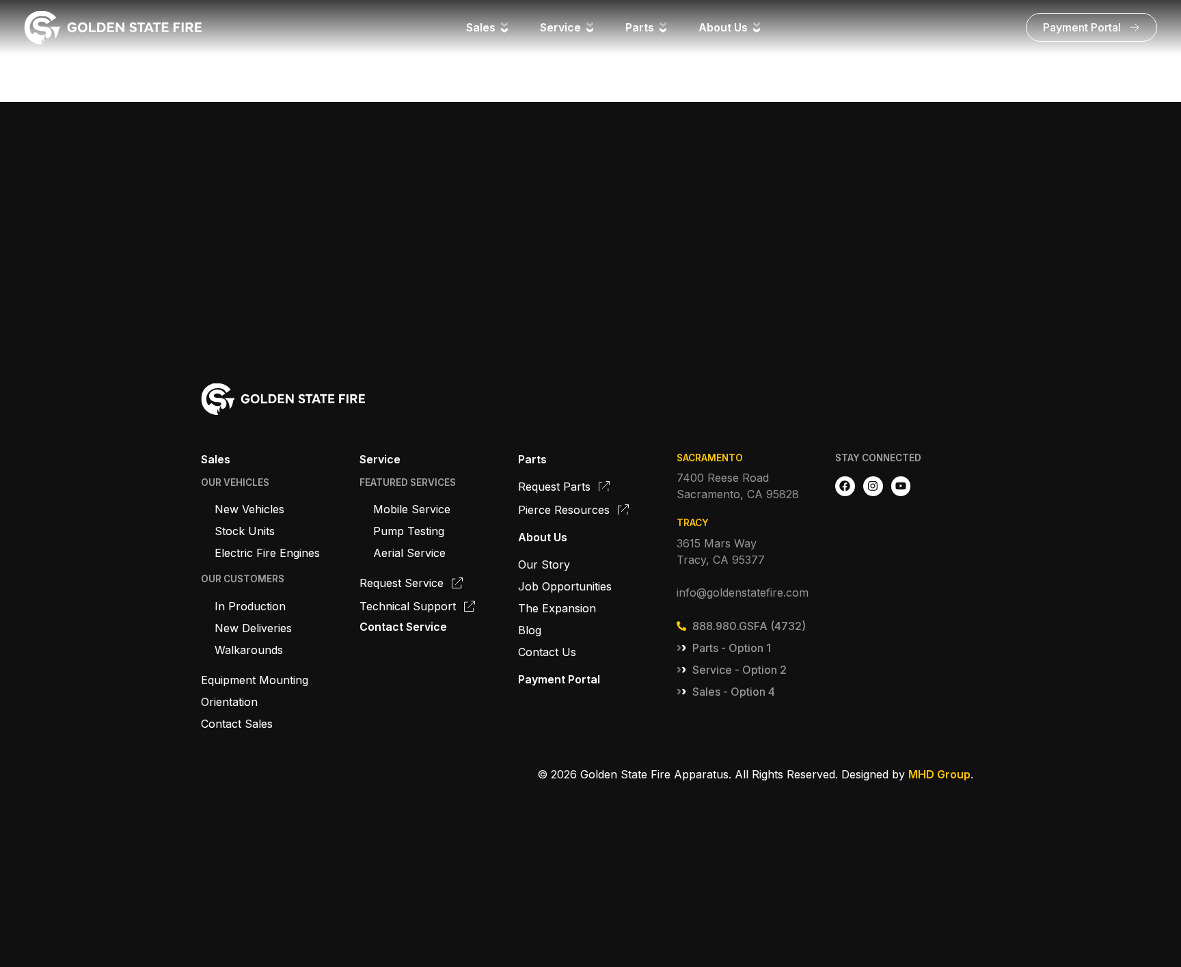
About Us (542, 537)
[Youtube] (901, 486)
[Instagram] (873, 486)
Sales (215, 459)
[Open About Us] (756, 27)
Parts (532, 459)
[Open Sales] (504, 27)
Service (380, 459)
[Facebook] (845, 486)
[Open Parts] (662, 27)
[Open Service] (589, 27)
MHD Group (939, 774)
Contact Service (403, 627)
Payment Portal (559, 679)
